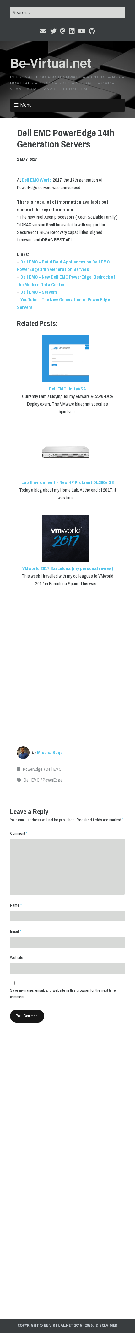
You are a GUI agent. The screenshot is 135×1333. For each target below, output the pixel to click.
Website (16, 957)
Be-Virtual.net (50, 63)
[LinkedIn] (72, 31)
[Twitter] (53, 31)
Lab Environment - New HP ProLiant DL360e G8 (67, 482)
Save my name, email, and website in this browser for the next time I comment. (64, 994)
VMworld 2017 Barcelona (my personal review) (67, 568)
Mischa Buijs (50, 752)
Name (16, 905)
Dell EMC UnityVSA (67, 388)
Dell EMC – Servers (38, 292)
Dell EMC (54, 769)
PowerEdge (33, 769)
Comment (18, 833)
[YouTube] (82, 31)
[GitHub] (92, 31)
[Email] (43, 31)
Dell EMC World (37, 179)
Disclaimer (106, 1325)
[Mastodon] (63, 31)
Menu (26, 105)
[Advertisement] (67, 662)
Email (15, 931)
